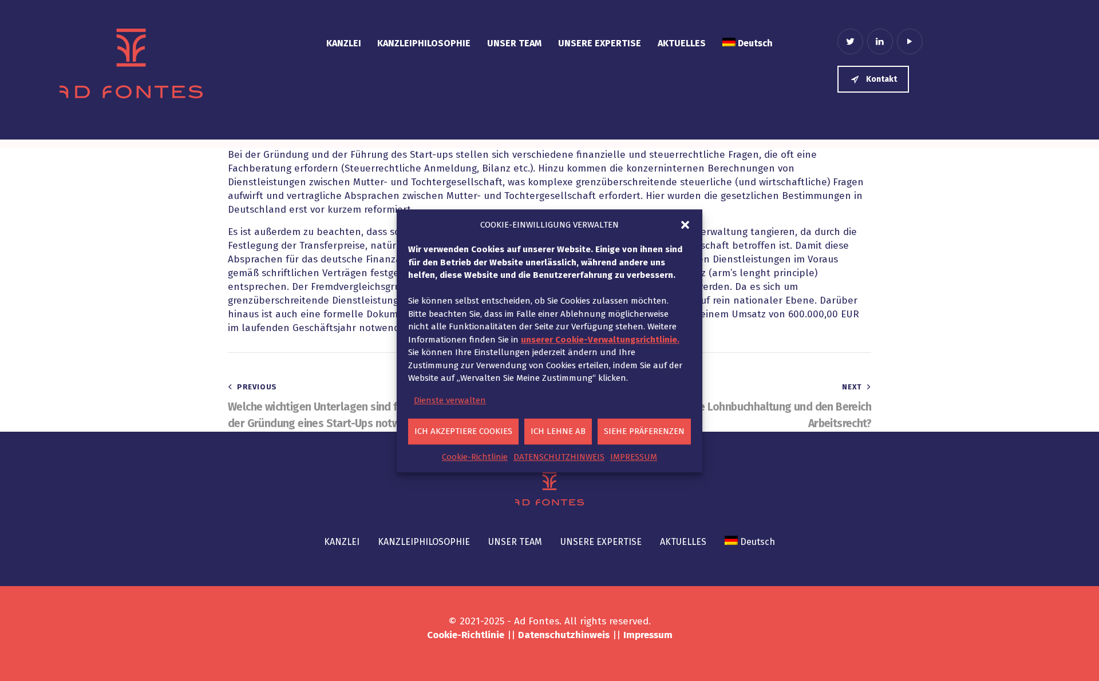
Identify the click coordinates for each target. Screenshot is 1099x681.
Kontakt (881, 79)
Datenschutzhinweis (564, 635)
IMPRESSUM (633, 456)
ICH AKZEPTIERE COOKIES (463, 431)
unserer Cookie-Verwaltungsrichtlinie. (600, 339)
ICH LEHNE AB (558, 431)
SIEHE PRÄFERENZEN (644, 431)
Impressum (648, 635)
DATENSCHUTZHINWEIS (558, 456)
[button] (685, 224)
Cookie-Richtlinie (475, 456)
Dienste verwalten (450, 400)
